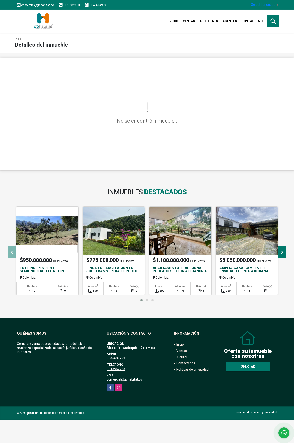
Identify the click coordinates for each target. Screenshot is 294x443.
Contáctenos (253, 21)
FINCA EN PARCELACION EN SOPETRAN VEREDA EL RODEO (111, 269)
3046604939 (98, 5)
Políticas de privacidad (192, 369)
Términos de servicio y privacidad (256, 412)
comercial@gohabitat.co (124, 379)
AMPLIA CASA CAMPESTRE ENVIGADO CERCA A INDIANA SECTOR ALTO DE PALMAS (244, 271)
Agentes (230, 21)
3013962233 (72, 5)
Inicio (173, 21)
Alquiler (181, 357)
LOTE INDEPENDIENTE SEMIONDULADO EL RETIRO (42, 269)
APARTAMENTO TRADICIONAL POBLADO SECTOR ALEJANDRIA (180, 269)
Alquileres (209, 21)
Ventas (189, 21)
